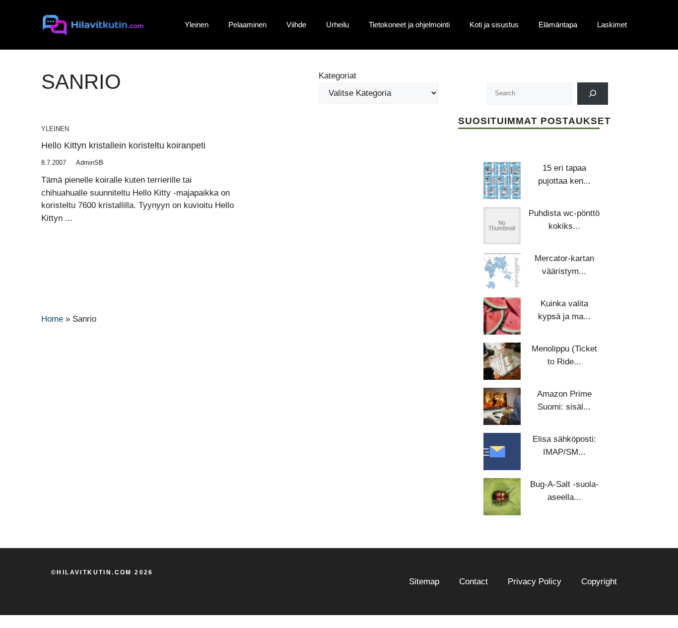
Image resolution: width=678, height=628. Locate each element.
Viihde (296, 24)
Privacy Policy (534, 581)
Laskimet (612, 24)
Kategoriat (337, 75)
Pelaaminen (247, 24)
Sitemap (424, 581)
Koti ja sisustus (494, 24)
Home (52, 319)
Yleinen (196, 24)
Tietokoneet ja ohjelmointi (409, 24)
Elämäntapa (558, 24)
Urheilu (337, 24)
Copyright (599, 581)
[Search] (593, 93)
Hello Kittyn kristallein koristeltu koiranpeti (123, 145)
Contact (473, 581)
